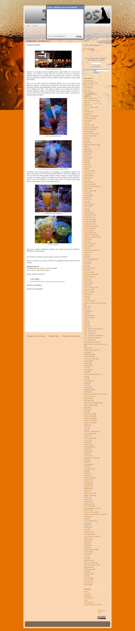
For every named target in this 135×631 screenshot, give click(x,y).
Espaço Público (88, 276)
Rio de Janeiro (88, 506)
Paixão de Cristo (89, 433)
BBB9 (85, 147)
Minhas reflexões (89, 405)
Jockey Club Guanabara (91, 374)
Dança (86, 257)
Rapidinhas (87, 488)
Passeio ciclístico (89, 438)
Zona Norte (87, 580)
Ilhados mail (87, 361)
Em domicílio (87, 272)
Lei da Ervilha (88, 381)
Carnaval (86, 177)
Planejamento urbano (90, 458)
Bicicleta (86, 153)
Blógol (86, 591)
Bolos (85, 162)
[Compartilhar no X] (35, 279)
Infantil (86, 367)
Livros (86, 385)
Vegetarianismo (88, 569)
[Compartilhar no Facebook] (36, 279)
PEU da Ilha (87, 451)
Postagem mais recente (36, 336)
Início (28, 25)
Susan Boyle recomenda (91, 536)
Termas (86, 547)
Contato (35, 25)
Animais (86, 114)
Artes (85, 122)
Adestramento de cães (90, 100)
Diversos (86, 261)
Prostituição (87, 482)
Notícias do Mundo (89, 420)
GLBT (85, 322)
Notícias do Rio (88, 422)
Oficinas (86, 425)
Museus (86, 407)
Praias (86, 471)
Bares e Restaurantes (37, 281)
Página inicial (54, 336)
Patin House (87, 444)
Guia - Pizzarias (88, 339)
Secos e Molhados (89, 521)
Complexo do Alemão (90, 234)
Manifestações (88, 389)
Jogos (86, 378)
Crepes (86, 248)
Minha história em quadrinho (92, 403)
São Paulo (87, 516)
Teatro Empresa (88, 602)
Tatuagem (87, 540)
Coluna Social (88, 213)
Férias (86, 296)
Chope (86, 201)
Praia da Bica (88, 469)
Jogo (85, 376)
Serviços (86, 525)
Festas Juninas (88, 301)
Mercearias (87, 398)
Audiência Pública (89, 129)
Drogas (86, 270)
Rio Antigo (87, 502)
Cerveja (86, 193)
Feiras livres (87, 290)
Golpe (86, 324)
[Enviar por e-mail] (31, 279)
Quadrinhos (87, 486)
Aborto (86, 89)
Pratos (86, 473)
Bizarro (86, 155)
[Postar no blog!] (33, 279)
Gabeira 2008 (88, 317)
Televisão (87, 545)
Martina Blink (88, 596)
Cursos (86, 254)
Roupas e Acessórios (90, 512)
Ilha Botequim (49, 281)
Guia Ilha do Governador (91, 342)
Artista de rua (88, 125)
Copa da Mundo (88, 243)
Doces (86, 265)
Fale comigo (87, 283)
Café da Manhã (88, 171)
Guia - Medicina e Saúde (91, 337)
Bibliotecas (87, 151)
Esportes (86, 279)
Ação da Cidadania (89, 94)
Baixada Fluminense (90, 133)
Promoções (87, 480)
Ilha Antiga (87, 352)
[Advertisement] (67, 34)
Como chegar (88, 230)
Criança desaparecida (90, 250)
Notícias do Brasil (89, 418)
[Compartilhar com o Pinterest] (38, 279)
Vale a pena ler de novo (91, 565)
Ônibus (86, 427)
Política (86, 462)
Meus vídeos (87, 400)
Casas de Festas (89, 184)
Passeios (86, 440)
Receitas (86, 491)
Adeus (86, 102)
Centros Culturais (89, 191)
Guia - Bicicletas (88, 331)
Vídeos (86, 571)
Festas (86, 298)
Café (85, 168)
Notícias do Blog (88, 416)
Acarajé (86, 96)
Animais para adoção (90, 116)
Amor (85, 109)
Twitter (86, 558)
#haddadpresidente (89, 83)
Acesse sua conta (89, 48)
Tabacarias (87, 538)
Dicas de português (89, 259)
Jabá (85, 372)
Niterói (86, 411)
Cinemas (86, 206)
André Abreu (87, 111)
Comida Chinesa (89, 219)
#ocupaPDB (87, 85)
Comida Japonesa (89, 226)
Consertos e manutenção (91, 237)
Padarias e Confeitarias (91, 431)
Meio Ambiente (88, 396)
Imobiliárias (87, 365)
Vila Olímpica (88, 573)
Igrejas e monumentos (90, 350)
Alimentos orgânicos (90, 107)
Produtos (86, 475)
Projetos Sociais (88, 477)
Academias (87, 92)
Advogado (87, 105)
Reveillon (86, 497)
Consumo (87, 239)
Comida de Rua (88, 221)
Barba (86, 140)
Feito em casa (88, 292)
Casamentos (87, 182)
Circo (85, 208)
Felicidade (87, 294)
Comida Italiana (88, 224)
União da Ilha (88, 560)
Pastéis (86, 442)
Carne (86, 180)
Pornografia (87, 464)
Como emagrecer (89, 232)
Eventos (86, 281)
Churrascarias (88, 204)
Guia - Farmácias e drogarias (92, 335)
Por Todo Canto (88, 598)
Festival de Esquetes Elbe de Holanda (95, 303)
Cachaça (86, 166)
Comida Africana (89, 215)
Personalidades (88, 447)
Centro (86, 188)
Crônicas (86, 252)
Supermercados (88, 534)
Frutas (86, 313)
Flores (86, 309)
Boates (86, 160)
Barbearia (87, 142)
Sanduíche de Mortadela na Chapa (94, 514)
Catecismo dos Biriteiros (91, 186)
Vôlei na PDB (88, 578)
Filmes (86, 306)
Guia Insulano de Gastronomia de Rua (95, 344)
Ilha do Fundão (88, 356)
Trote (85, 556)
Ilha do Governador (59, 281)
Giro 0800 (87, 594)
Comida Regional (89, 228)
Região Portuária (89, 495)
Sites (85, 529)
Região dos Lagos (89, 493)
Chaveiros (87, 199)
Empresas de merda (90, 274)
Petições (86, 449)
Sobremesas (87, 532)
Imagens (86, 363)
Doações (86, 263)
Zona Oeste (87, 582)
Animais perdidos (89, 118)
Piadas (86, 453)
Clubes (86, 210)
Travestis (86, 554)
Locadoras (87, 387)
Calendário (87, 173)
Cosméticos (87, 246)
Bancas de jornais (89, 135)
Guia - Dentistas (88, 333)
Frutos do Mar (88, 315)
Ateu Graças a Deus (90, 127)
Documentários (88, 268)
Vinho (85, 576)
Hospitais (86, 348)
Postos (86, 466)
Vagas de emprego (89, 562)
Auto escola (87, 131)
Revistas (86, 499)
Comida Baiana (88, 217)
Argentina (87, 120)
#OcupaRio (87, 87)
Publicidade (87, 484)
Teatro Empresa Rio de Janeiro (93, 604)
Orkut (85, 429)
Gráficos (86, 326)
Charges (86, 197)
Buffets (86, 164)
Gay (85, 320)
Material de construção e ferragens (94, 394)
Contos (86, 241)
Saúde (86, 518)
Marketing (87, 391)
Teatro (86, 543)
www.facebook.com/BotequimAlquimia (38, 270)
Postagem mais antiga (71, 336)
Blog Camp (87, 158)
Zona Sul (86, 584)
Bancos (86, 138)
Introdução (87, 370)
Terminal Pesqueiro (89, 549)
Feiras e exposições (90, 287)
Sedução (86, 523)
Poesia (86, 460)
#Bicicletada (87, 81)
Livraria (86, 383)
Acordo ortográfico (89, 98)
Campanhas (87, 175)
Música (86, 409)
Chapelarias (87, 195)
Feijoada (86, 285)
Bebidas (86, 149)
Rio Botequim (88, 504)
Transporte (87, 551)
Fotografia (87, 311)
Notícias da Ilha (88, 414)
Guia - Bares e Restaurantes (92, 328)
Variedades (87, 567)
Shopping (87, 527)
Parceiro (86, 436)
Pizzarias (86, 455)
